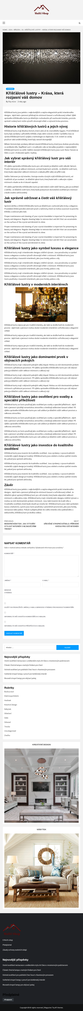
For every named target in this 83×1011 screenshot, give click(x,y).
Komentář (9, 553)
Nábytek (7, 709)
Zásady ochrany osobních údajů (15, 950)
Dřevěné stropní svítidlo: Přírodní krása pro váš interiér (61, 523)
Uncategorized (10, 731)
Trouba (7, 726)
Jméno (7, 580)
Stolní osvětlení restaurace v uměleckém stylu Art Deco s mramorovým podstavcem (36, 661)
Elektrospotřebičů (11, 696)
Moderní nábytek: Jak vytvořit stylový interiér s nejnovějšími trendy (20, 525)
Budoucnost (9, 691)
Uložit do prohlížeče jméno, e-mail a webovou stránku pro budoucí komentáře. (39, 607)
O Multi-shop (8, 940)
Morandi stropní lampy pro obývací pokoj (20, 678)
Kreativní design (10, 705)
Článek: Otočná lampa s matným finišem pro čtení (23, 665)
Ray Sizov (12, 101)
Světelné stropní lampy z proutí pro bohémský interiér (25, 674)
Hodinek (10, 89)
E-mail (46, 580)
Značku (7, 735)
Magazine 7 (48, 1007)
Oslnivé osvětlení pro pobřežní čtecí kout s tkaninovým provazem (29, 669)
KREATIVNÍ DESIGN (41, 745)
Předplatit (8, 1000)
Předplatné (7, 945)
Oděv (6, 718)
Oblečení (7, 713)
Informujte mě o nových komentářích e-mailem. (25, 616)
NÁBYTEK (41, 829)
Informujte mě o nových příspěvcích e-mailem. (24, 626)
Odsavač (7, 722)
